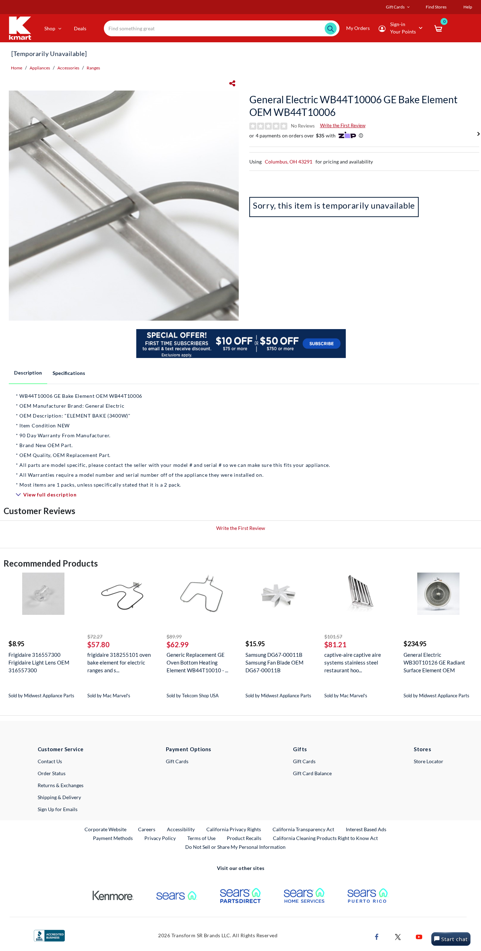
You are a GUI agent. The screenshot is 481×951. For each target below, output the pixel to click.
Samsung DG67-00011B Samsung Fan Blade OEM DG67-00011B (274, 662)
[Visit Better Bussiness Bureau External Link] (49, 935)
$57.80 (98, 644)
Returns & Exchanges (60, 785)
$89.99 (174, 637)
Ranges (93, 67)
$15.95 (255, 644)
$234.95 (415, 644)
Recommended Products (51, 563)
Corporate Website (106, 829)
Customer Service (61, 749)
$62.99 (178, 644)
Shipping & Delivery (59, 797)
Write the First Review (343, 125)
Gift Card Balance (312, 773)
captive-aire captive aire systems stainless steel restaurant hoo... (352, 662)
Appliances (40, 67)
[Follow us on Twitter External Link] (398, 936)
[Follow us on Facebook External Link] (377, 936)
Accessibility (181, 829)
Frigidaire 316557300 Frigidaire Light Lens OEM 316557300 (38, 662)
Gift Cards (177, 761)
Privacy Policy (160, 838)
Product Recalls (244, 838)
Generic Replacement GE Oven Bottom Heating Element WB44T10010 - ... (197, 662)
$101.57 (333, 637)
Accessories (68, 67)
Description (28, 373)
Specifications (68, 373)
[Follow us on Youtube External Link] (419, 936)
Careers (147, 829)
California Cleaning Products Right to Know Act (325, 838)
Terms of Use (201, 838)
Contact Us (50, 761)
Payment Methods (113, 838)
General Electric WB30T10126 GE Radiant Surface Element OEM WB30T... (434, 663)
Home (16, 67)
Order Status (51, 773)
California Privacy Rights (233, 829)
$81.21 (335, 644)
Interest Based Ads (366, 829)
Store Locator (428, 761)
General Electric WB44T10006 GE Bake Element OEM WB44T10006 (353, 105)
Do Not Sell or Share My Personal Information (235, 847)
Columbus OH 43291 (288, 162)
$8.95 (16, 644)
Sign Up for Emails (57, 809)
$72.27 (94, 637)
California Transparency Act (303, 829)
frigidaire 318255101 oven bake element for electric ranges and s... (119, 662)
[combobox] (221, 28)
